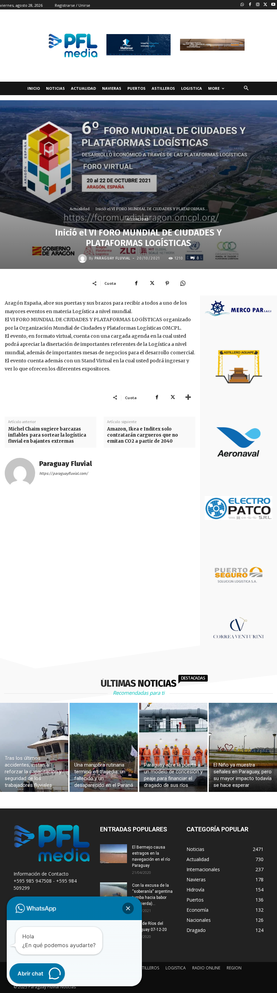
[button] (246, 88)
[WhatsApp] (183, 283)
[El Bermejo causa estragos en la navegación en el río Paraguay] (113, 853)
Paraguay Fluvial (112, 258)
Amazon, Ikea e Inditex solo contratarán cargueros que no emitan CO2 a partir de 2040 (142, 435)
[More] (188, 397)
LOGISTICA (176, 968)
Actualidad (80, 208)
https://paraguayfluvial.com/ (63, 473)
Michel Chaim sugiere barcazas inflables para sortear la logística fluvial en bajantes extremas (47, 435)
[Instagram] (258, 5)
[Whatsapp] (242, 5)
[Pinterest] (167, 283)
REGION (234, 968)
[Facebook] (250, 5)
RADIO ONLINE (206, 968)
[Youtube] (273, 5)
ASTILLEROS (148, 968)
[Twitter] (265, 5)
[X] (151, 283)
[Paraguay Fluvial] (83, 258)
